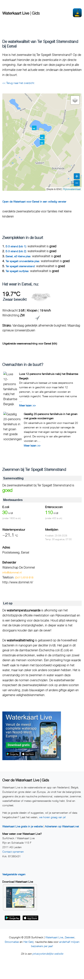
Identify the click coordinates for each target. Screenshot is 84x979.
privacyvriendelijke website (47, 953)
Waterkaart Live (54, 937)
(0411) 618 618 (24, 577)
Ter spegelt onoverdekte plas (22, 261)
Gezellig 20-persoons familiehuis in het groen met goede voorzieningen (51, 416)
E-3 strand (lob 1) (16, 246)
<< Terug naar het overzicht (18, 83)
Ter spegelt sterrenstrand (20, 266)
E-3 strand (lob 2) (16, 251)
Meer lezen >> (27, 405)
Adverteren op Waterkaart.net (62, 826)
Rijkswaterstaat (72, 189)
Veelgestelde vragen (14, 874)
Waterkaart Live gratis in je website (22, 826)
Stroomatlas (12, 941)
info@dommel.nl (12, 572)
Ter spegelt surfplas (17, 271)
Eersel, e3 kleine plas (18, 256)
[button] (42, 137)
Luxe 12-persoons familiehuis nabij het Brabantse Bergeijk (48, 376)
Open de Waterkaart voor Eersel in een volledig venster (34, 201)
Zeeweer (69, 937)
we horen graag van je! (52, 817)
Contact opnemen (13, 851)
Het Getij (28, 941)
